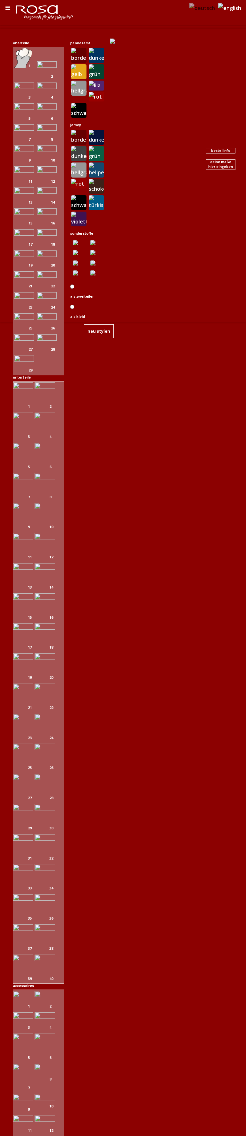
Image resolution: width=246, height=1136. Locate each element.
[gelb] (79, 71)
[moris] (45, 718)
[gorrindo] (45, 748)
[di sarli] (45, 657)
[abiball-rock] (45, 928)
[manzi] (23, 718)
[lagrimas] (47, 107)
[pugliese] (23, 477)
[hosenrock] (45, 808)
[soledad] (24, 359)
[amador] (23, 417)
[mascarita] (47, 65)
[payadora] (47, 170)
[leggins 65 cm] (23, 898)
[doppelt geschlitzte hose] (23, 688)
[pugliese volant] (23, 838)
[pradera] (45, 386)
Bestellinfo (220, 150)
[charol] (24, 170)
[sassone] (45, 537)
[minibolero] (23, 995)
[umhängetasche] (23, 1098)
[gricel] (47, 275)
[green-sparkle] (96, 262)
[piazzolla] (23, 657)
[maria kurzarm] (24, 254)
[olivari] (45, 507)
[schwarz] (79, 110)
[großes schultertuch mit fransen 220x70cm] (23, 1119)
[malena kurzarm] (47, 296)
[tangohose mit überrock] (45, 567)
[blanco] (45, 778)
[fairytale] (79, 272)
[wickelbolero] (23, 1016)
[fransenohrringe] (45, 1098)
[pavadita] (47, 233)
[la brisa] (24, 191)
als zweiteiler (82, 296)
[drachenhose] (23, 748)
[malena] (24, 275)
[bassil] (23, 537)
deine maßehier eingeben (220, 164)
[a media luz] (24, 338)
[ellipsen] (79, 252)
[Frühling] (96, 242)
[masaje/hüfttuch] (45, 1068)
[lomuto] (45, 627)
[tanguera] (24, 65)
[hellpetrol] (96, 169)
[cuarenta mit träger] (47, 317)
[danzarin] (24, 149)
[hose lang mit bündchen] (23, 386)
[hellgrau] (79, 87)
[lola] (24, 107)
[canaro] (45, 959)
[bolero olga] (45, 995)
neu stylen (98, 331)
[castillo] (45, 597)
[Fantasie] (79, 242)
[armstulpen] (45, 1016)
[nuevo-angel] (23, 959)
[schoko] (96, 185)
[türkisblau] (96, 202)
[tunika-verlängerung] (23, 928)
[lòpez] (45, 838)
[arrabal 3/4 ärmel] (47, 254)
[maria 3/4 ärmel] (47, 128)
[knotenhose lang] (23, 808)
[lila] (96, 85)
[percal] (47, 191)
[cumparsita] (24, 296)
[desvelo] (24, 212)
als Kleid (77, 316)
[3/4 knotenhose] (23, 567)
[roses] (96, 272)
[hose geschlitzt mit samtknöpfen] (23, 627)
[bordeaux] (79, 54)
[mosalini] (45, 417)
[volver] (47, 338)
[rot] (96, 96)
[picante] (47, 149)
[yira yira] (24, 233)
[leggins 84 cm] (23, 868)
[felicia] (24, 128)
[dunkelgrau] (79, 153)
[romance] (24, 87)
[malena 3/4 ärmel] (47, 212)
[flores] (45, 477)
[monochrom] (79, 262)
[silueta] (45, 898)
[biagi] (23, 597)
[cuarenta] (24, 317)
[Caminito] (47, 87)
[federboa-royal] (45, 1119)
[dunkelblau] (96, 54)
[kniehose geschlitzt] (23, 447)
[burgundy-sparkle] (96, 252)
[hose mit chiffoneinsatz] (45, 868)
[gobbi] (45, 447)
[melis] (45, 688)
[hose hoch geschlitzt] (23, 507)
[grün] (96, 71)
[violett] (79, 218)
